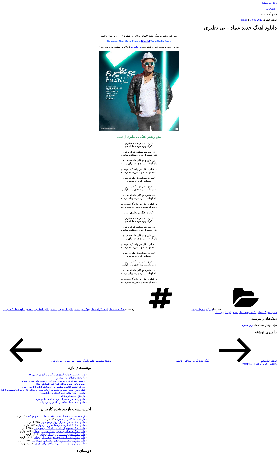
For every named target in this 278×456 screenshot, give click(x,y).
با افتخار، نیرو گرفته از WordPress (259, 363)
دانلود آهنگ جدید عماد (38, 309)
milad (244, 19)
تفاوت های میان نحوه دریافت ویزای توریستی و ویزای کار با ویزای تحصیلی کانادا (43, 389)
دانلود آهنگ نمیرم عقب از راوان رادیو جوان (62, 434)
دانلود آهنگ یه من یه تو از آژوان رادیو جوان (63, 422)
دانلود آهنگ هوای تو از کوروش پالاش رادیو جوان (60, 443)
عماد (235, 312)
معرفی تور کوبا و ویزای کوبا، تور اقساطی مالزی (59, 383)
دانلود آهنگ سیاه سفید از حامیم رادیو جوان (62, 402)
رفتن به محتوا (269, 2)
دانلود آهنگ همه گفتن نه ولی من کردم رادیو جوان (59, 431)
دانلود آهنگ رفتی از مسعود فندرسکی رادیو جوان (59, 437)
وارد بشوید (247, 325)
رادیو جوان (271, 8)
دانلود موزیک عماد (267, 312)
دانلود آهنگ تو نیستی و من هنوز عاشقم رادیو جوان (58, 440)
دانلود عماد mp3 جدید (14, 309)
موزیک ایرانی (198, 309)
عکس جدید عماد (247, 312)
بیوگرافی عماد (82, 309)
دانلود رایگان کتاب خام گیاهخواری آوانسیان (62, 393)
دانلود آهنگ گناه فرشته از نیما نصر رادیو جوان (61, 425)
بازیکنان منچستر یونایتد (73, 396)
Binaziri (145, 41)
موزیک (209, 309)
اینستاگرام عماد (99, 309)
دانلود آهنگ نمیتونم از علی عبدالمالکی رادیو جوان (59, 428)
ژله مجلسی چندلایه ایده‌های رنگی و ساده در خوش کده (56, 374)
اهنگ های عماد (117, 309)
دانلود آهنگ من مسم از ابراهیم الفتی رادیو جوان (60, 399)
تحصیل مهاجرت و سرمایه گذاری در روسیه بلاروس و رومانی (53, 380)
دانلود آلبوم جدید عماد (62, 309)
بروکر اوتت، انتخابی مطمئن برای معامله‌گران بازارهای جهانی (53, 386)
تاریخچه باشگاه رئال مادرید (70, 377)
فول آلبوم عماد (223, 312)
